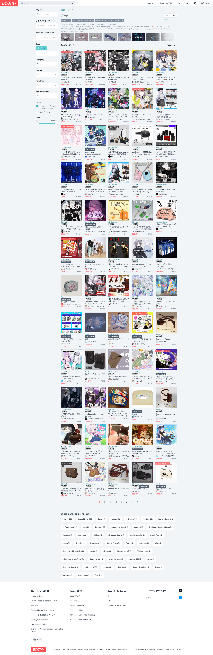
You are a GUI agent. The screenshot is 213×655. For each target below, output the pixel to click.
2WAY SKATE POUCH (140, 489)
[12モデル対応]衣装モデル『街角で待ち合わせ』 (165, 116)
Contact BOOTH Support (118, 605)
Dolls (133, 334)
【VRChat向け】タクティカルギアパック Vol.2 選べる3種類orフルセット (118, 265)
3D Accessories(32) (69, 527)
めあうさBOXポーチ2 (163, 489)
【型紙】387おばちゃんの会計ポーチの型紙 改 (166, 225)
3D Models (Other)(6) (116, 535)
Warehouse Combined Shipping (82, 615)
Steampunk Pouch (163, 339)
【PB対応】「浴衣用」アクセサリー (165, 303)
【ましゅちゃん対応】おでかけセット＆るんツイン (94, 452)
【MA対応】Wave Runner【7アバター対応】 (70, 378)
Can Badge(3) (144, 543)
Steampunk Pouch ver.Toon (118, 490)
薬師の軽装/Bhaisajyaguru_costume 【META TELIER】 (118, 153)
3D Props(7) (98, 535)
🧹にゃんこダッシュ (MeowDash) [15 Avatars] (142, 78)
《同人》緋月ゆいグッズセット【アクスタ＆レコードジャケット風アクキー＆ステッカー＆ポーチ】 (70, 265)
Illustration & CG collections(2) (73, 551)
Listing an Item (37, 596)
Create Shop (183, 3)
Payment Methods (77, 605)
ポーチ (70, 10)
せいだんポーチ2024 (68, 302)
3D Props (135, 222)
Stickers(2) (107, 551)
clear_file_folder (113, 334)
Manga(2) (93, 551)
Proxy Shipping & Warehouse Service (46, 610)
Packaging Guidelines (39, 619)
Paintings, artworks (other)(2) (73, 559)
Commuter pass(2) (97, 559)
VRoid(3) (158, 543)
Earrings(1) (151, 559)
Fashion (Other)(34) (165, 519)
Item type (40, 81)
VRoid (110, 297)
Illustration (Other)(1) (70, 567)
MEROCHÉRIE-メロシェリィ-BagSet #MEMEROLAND (71, 153)
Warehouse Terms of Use (86, 649)
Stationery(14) (100, 527)
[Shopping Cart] (195, 3)
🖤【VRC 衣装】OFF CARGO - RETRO (118, 78)
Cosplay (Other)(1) (90, 567)
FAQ (109, 601)
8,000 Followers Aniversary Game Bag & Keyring (142, 190)
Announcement (114, 596)
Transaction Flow (76, 610)
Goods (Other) (89, 222)
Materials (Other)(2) (123, 551)
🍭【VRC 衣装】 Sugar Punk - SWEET (95, 78)
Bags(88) (101, 519)
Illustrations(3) (95, 543)
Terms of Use (71, 649)
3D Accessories (66, 147)
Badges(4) (66, 543)
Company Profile (59, 649)
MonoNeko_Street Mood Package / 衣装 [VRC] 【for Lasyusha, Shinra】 (71, 228)
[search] (72, 3)
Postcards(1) (107, 567)
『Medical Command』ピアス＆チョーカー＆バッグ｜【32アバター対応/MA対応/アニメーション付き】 (95, 303)
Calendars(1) (122, 567)
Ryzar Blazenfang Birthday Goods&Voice (142, 452)
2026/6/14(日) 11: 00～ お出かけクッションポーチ (142, 340)
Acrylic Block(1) (84, 575)
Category (40, 60)
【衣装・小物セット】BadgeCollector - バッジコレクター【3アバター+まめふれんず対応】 (142, 378)
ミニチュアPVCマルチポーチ (94, 265)
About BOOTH (166, 3)
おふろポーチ (137, 414)
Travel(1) (98, 575)
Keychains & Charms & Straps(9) (160, 527)
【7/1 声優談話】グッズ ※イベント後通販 (71, 340)
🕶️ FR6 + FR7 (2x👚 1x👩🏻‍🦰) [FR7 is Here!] (71, 116)
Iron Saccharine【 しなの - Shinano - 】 (95, 415)
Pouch (87, 259)
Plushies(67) (115, 519)
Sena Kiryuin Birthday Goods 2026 (95, 153)
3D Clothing (65, 72)
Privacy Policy (111, 649)
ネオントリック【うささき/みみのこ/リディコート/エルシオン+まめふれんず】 (118, 116)
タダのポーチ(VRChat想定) (118, 376)
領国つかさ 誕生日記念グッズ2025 (95, 228)
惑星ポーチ (89, 339)
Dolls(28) (86, 527)
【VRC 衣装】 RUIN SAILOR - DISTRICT (71, 78)
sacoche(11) (138, 527)
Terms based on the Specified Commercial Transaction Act (155, 649)
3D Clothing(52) (131, 519)
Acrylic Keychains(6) (137, 535)
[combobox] (47, 3)
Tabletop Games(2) (144, 551)
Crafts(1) (158, 567)
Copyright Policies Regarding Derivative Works (47, 630)
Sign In (150, 3)
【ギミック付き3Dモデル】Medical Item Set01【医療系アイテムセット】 (142, 228)
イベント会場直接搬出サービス (43, 615)
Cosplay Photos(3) (113, 543)
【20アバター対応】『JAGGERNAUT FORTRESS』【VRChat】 (71, 190)
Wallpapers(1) (67, 575)
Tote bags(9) (67, 535)
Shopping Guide (76, 601)
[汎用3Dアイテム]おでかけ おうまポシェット (94, 490)
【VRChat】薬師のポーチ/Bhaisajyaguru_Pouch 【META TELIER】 (71, 490)
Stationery (111, 409)
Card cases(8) (83, 535)
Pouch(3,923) (67, 519)
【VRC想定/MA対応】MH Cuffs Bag (71, 415)
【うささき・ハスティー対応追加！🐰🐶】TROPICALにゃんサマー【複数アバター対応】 (165, 78)
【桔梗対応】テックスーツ (94, 115)
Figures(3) (130, 543)
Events (39, 70)
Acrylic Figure (66, 259)
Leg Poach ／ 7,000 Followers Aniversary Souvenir (142, 153)
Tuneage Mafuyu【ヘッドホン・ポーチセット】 (141, 265)
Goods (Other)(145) (85, 519)
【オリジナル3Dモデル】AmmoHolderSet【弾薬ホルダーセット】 (166, 153)
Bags (157, 446)
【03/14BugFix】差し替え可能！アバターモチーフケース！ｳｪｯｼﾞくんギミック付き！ (95, 190)
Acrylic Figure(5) (156, 535)
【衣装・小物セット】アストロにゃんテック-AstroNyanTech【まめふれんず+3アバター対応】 (142, 303)
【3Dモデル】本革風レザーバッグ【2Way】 (166, 265)
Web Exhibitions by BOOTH (80, 619)
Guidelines (100, 649)
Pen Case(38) (148, 519)
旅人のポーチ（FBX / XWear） (95, 375)
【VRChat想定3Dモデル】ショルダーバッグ (118, 452)
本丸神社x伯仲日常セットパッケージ (118, 340)
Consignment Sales (38, 624)
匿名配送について (38, 605)
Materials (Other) (161, 222)
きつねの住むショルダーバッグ (118, 228)
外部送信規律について (125, 649)
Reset (166, 19)
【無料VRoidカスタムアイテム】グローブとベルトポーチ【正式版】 (118, 300)
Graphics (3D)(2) (135, 559)
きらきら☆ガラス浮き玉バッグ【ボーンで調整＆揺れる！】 (165, 452)
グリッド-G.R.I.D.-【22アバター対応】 (142, 116)
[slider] (37, 123)
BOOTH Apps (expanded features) (45, 601)
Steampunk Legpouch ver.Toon (166, 415)
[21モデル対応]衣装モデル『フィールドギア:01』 (117, 190)
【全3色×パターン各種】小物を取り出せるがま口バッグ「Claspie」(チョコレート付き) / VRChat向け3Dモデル (71, 452)
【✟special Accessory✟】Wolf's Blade (166, 190)
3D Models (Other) (114, 259)
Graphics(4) (80, 543)
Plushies (87, 147)
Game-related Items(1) (141, 567)
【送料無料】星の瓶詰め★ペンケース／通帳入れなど (118, 412)
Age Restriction (42, 91)
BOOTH (63, 10)
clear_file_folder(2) (116, 559)
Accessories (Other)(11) (120, 527)
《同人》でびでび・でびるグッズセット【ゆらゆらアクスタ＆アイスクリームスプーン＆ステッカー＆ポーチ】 (165, 378)
